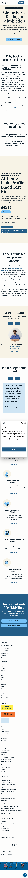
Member (3, 769)
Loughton (3, 668)
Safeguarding (4, 826)
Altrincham (3, 682)
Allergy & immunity (5, 793)
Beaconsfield (4, 688)
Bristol (2, 695)
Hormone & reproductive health (8, 784)
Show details (21, 445)
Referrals (3, 755)
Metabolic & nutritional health (8, 798)
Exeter (2, 686)
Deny (14, 454)
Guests (3, 658)
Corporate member (5, 767)
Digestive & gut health (6, 782)
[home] (4, 3)
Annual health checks (6, 761)
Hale (2, 666)
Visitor (2, 774)
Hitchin (2, 677)
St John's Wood (4, 664)
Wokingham (4, 673)
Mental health (4, 736)
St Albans (3, 684)
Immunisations (4, 742)
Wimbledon (3, 679)
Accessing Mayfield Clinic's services (9, 748)
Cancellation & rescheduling (7, 837)
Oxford (2, 700)
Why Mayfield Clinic (5, 816)
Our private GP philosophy (7, 818)
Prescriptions (4, 752)
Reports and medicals (6, 759)
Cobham (3, 675)
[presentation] (10, 323)
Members (3, 655)
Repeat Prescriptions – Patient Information (11, 823)
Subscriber (3, 772)
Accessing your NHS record (7, 757)
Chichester (3, 691)
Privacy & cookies (5, 830)
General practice (5, 733)
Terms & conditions (5, 828)
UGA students (4, 776)
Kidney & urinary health (6, 796)
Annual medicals (5, 731)
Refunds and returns (6, 835)
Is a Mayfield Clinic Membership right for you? (11, 810)
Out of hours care (5, 750)
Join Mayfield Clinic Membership (8, 808)
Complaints (3, 832)
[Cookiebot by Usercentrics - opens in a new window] (20, 423)
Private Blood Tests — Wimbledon (14, 8)
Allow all (14, 449)
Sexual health (4, 738)
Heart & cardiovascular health (8, 791)
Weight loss (4, 729)
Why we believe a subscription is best (10, 806)
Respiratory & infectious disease (8, 789)
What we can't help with (6, 854)
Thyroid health (4, 787)
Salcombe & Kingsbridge (7, 697)
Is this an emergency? (6, 848)
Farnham (3, 693)
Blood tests (4, 740)
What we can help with (6, 851)
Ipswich (3, 670)
